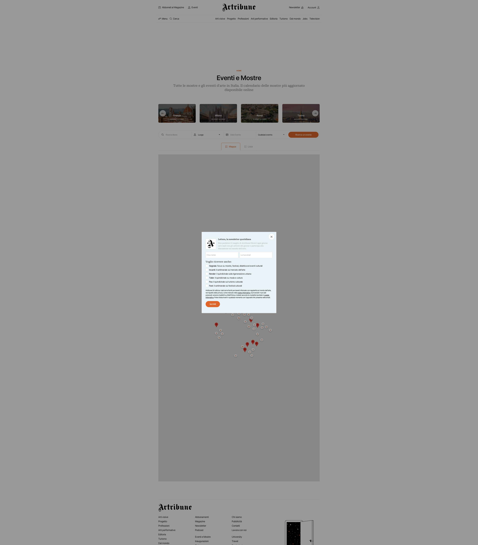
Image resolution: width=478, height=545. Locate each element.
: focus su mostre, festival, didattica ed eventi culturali (235, 266)
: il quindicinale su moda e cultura (225, 278)
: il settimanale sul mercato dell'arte (227, 270)
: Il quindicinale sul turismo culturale (226, 282)
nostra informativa (244, 293)
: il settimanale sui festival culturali (225, 286)
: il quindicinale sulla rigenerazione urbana (230, 274)
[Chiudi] (271, 236)
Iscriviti (213, 304)
